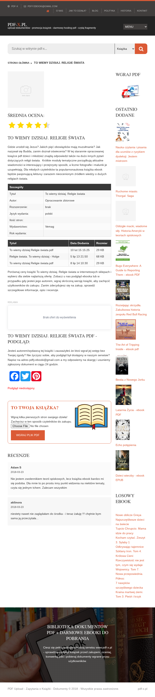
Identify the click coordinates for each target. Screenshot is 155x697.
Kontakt (142, 11)
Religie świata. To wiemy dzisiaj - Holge (34, 256)
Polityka (109, 11)
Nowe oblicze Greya (128, 515)
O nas (59, 11)
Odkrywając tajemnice (130, 546)
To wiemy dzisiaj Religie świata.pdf (31, 250)
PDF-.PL (17, 24)
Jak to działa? (77, 11)
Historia (126, 11)
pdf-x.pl (142, 688)
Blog (95, 11)
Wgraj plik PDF (28, 435)
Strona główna (18, 62)
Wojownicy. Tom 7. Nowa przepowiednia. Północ (129, 574)
